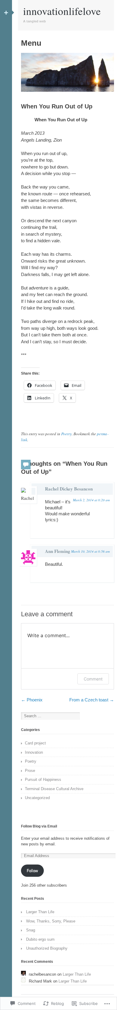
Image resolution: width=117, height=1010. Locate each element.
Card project (35, 743)
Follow (32, 870)
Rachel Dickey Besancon (69, 488)
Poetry (66, 433)
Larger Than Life (40, 912)
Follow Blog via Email (39, 826)
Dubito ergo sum (40, 939)
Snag (30, 930)
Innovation (34, 752)
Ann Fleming (57, 551)
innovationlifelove (62, 11)
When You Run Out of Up (56, 106)
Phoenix (32, 699)
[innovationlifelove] (67, 90)
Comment (93, 678)
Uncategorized (37, 798)
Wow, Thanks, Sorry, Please (50, 921)
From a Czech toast (91, 699)
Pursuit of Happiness (43, 779)
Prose (30, 770)
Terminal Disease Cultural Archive (54, 789)
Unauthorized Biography (47, 948)
